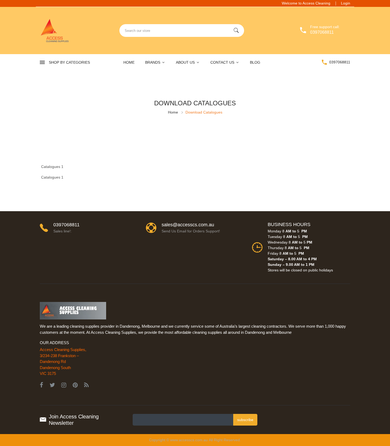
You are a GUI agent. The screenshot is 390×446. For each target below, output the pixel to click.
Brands (153, 62)
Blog (255, 62)
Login (345, 3)
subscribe (245, 420)
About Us (186, 62)
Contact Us (222, 62)
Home (129, 62)
